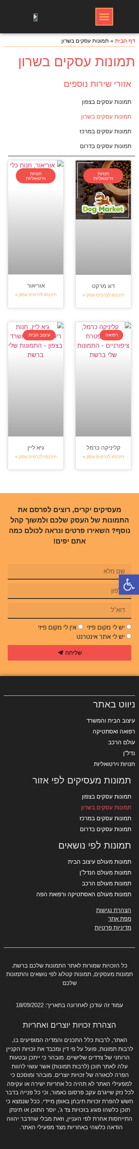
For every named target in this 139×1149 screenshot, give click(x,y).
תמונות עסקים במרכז (105, 131)
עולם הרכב (121, 742)
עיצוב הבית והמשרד (110, 720)
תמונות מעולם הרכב (106, 883)
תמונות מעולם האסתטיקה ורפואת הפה (83, 894)
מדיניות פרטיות (113, 927)
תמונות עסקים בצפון (106, 101)
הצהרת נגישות (113, 910)
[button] (104, 17)
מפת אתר (119, 918)
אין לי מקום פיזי (57, 627)
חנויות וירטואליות (114, 764)
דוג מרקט (103, 286)
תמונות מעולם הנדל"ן (105, 872)
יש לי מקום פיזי (106, 627)
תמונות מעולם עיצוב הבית (99, 861)
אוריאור (36, 285)
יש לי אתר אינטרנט (100, 636)
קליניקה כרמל (103, 447)
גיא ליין (35, 447)
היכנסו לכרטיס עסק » (103, 295)
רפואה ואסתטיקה (114, 731)
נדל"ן (129, 753)
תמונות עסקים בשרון (106, 116)
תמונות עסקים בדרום (105, 146)
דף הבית (125, 41)
